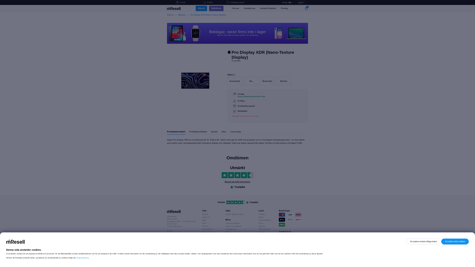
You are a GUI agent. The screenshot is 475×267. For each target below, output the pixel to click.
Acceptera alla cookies (455, 241)
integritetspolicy (82, 258)
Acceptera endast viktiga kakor (423, 241)
